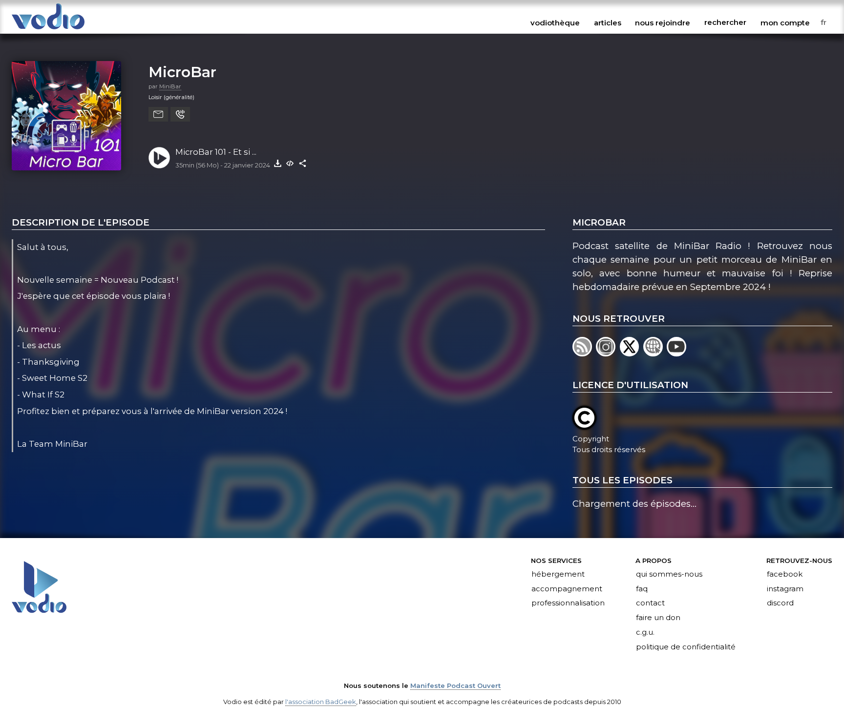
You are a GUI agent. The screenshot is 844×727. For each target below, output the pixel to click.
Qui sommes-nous (669, 574)
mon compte (785, 22)
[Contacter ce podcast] (158, 114)
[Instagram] (607, 353)
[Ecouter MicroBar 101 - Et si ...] (159, 157)
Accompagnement (566, 588)
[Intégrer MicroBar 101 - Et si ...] (290, 163)
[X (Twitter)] (631, 353)
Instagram (785, 588)
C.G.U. (645, 632)
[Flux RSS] (584, 353)
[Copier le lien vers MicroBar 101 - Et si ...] (303, 163)
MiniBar (170, 86)
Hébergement (558, 574)
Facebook (784, 574)
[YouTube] (677, 353)
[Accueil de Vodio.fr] (48, 30)
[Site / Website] (655, 353)
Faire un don (658, 618)
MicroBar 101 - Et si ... (215, 152)
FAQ (642, 588)
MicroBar (182, 72)
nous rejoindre (662, 22)
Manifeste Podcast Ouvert (455, 685)
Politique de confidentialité (686, 647)
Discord (780, 603)
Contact (650, 603)
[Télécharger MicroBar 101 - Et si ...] (277, 163)
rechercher (725, 22)
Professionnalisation (568, 603)
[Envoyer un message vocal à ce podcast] (180, 114)
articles (607, 22)
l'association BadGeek (320, 702)
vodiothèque (555, 22)
